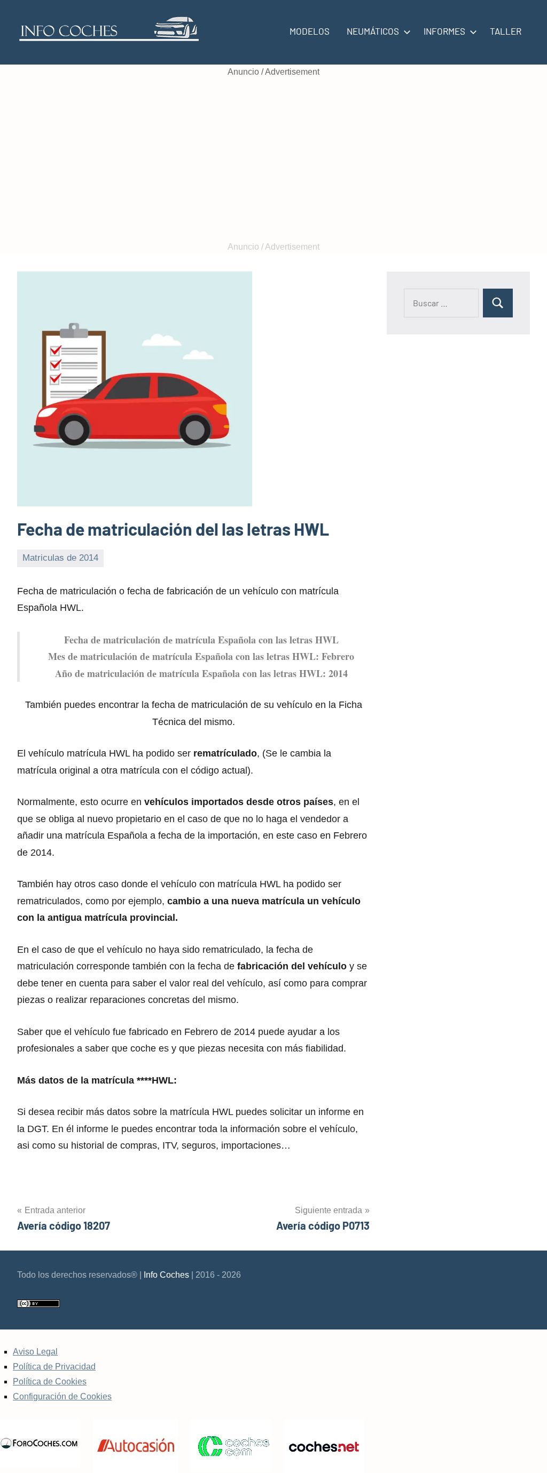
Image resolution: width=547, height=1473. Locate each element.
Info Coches (166, 1274)
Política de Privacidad (54, 1366)
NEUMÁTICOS (373, 31)
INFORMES (444, 31)
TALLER (505, 31)
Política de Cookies (50, 1381)
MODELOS (310, 31)
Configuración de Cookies (62, 1396)
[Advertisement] (273, 159)
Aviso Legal (35, 1351)
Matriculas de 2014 (60, 558)
